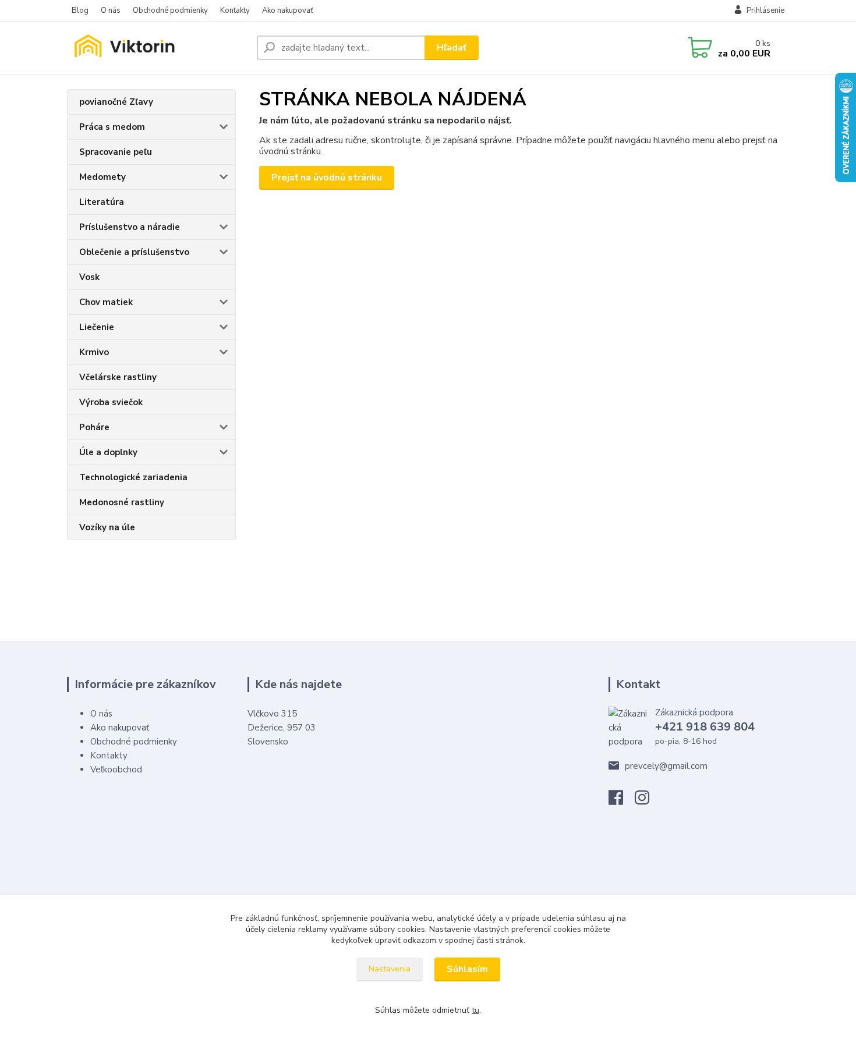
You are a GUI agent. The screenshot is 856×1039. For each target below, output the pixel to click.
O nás (111, 10)
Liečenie (96, 327)
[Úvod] (157, 47)
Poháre (94, 427)
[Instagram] (648, 801)
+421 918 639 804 (705, 727)
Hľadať (451, 47)
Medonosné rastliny (121, 502)
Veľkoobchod (116, 769)
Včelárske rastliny (118, 377)
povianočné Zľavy (116, 102)
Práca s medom (112, 127)
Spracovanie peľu (115, 152)
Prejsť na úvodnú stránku (326, 177)
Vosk (89, 277)
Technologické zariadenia (133, 477)
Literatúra (101, 202)
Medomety (102, 177)
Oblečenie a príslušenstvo (134, 252)
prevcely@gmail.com (666, 766)
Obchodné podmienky (170, 10)
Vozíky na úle (107, 527)
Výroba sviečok (111, 402)
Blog (80, 10)
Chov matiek (106, 302)
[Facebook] (622, 801)
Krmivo (94, 352)
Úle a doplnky (108, 452)
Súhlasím (467, 969)
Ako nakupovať (287, 10)
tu (475, 1010)
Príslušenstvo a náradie (129, 227)
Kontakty (235, 10)
